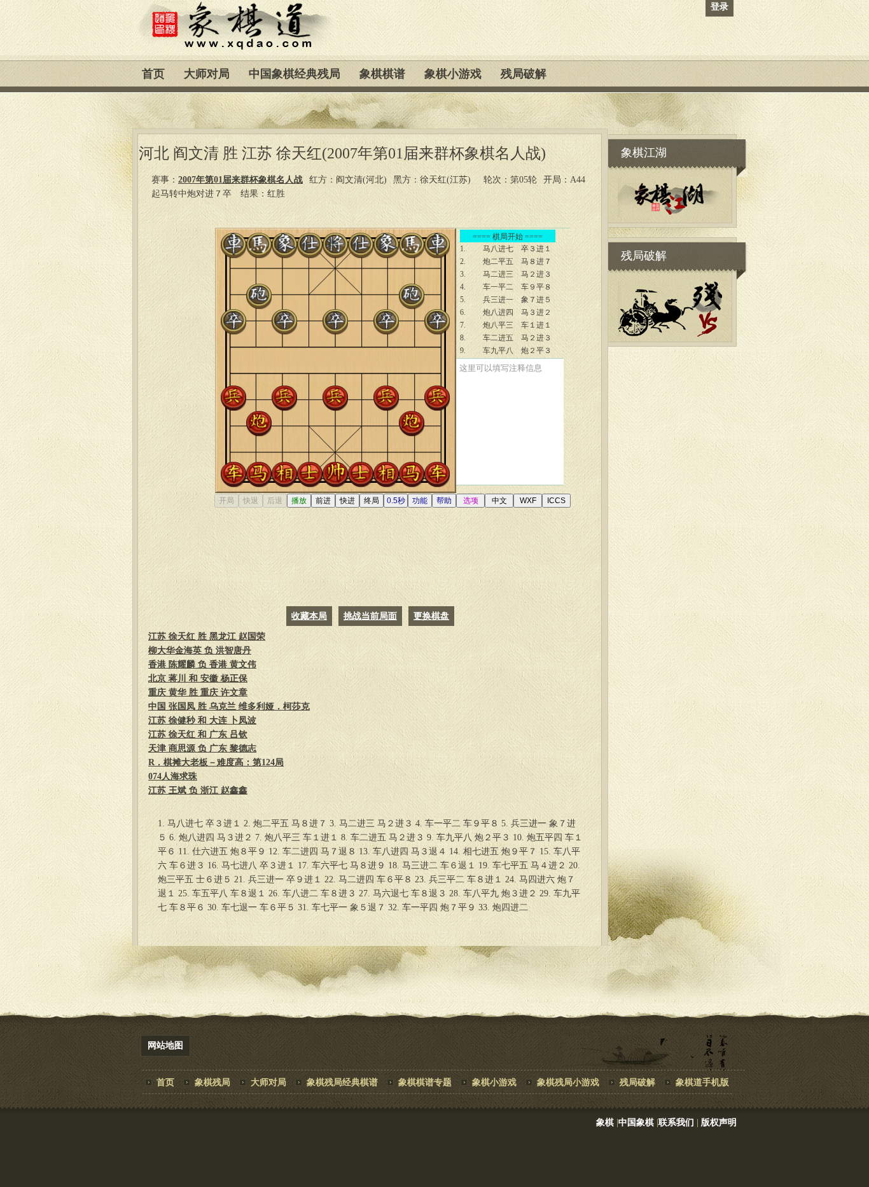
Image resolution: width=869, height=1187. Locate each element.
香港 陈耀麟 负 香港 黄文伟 (202, 664)
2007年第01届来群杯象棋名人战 (240, 179)
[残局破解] (670, 333)
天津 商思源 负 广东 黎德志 (202, 748)
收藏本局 (309, 616)
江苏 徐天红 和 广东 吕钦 (197, 734)
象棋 (605, 1122)
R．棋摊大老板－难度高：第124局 (216, 762)
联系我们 (676, 1122)
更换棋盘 (431, 616)
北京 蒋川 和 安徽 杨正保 (197, 678)
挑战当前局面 (370, 616)
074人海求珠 (172, 776)
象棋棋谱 (382, 73)
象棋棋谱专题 (425, 1082)
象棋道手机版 (702, 1082)
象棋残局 (212, 1082)
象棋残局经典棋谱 (342, 1082)
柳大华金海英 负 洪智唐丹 (199, 650)
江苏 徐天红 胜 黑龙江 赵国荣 (206, 636)
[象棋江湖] (670, 214)
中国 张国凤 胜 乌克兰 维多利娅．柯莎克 (229, 706)
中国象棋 (636, 1122)
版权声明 (719, 1122)
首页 (153, 73)
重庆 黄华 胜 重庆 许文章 (197, 692)
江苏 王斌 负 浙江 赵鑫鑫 (197, 790)
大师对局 (207, 73)
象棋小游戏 (453, 73)
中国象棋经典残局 (294, 73)
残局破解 (523, 73)
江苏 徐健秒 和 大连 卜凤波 (202, 720)
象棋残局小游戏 (568, 1082)
